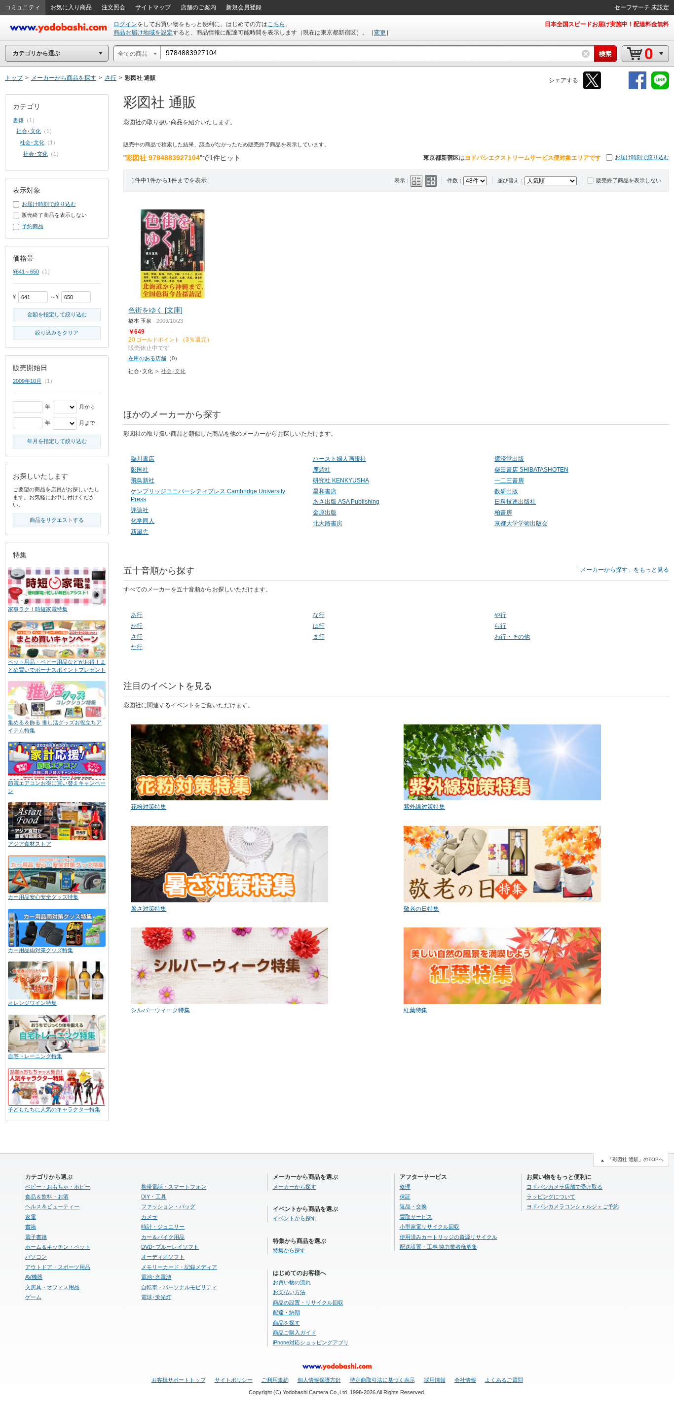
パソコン (36, 1257)
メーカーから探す (294, 1187)
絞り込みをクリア (56, 333)
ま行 (319, 636)
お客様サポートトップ (178, 1380)
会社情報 (465, 1380)
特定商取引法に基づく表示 (382, 1380)
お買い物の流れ (292, 1282)
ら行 (500, 625)
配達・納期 (286, 1312)
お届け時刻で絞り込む (642, 157)
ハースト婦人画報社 (339, 458)
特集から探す (289, 1250)
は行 (319, 625)
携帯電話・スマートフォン (173, 1187)
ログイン (125, 24)
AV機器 (33, 1277)
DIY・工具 (153, 1197)
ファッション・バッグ (168, 1206)
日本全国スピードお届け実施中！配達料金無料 (607, 24)
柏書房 (503, 512)
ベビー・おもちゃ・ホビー (57, 1187)
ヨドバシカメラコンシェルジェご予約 (572, 1206)
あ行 (137, 615)
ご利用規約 (275, 1380)
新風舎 (140, 531)
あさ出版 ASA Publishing (346, 501)
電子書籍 (36, 1237)
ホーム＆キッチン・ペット (57, 1247)
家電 (30, 1217)
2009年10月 (27, 381)
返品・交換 (413, 1206)
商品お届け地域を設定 (143, 32)
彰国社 (140, 469)
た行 (137, 647)
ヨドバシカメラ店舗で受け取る (564, 1187)
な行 (319, 615)
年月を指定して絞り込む (57, 441)
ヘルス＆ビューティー (52, 1206)
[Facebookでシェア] (637, 87)
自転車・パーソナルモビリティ (179, 1287)
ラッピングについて (550, 1197)
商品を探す (286, 1323)
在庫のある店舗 (147, 358)
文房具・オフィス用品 (52, 1287)
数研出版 (506, 491)
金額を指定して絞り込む (57, 314)
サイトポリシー (234, 1380)
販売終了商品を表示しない (628, 180)
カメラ (149, 1217)
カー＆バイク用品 (163, 1237)
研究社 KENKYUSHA (341, 480)
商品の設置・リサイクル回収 (308, 1302)
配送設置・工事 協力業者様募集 (438, 1247)
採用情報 (435, 1380)
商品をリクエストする (57, 520)
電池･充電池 (156, 1277)
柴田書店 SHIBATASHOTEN (531, 469)
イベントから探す (294, 1218)
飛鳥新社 (142, 480)
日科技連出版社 (515, 501)
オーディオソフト (163, 1257)
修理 (405, 1187)
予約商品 (32, 226)
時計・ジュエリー (163, 1227)
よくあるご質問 (504, 1380)
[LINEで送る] (660, 87)
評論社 (140, 510)
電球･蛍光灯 (156, 1297)
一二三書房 (509, 480)
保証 (405, 1197)
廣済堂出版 (509, 458)
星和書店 (325, 491)
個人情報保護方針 (319, 1380)
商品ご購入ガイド (294, 1333)
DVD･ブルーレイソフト (170, 1247)
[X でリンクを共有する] (592, 87)
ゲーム (33, 1297)
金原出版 (325, 512)
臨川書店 (142, 458)
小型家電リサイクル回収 (429, 1227)
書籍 (18, 120)
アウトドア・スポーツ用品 (57, 1267)
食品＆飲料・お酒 (47, 1197)
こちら (276, 24)
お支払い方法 (289, 1292)
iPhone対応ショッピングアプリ (311, 1342)
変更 (380, 32)
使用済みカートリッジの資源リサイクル (448, 1237)
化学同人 (142, 520)
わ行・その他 (512, 636)
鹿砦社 (322, 469)
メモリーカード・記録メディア (179, 1267)
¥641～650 (26, 271)
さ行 (137, 636)
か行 (137, 625)
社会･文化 (173, 371)
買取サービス (416, 1217)
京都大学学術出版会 (521, 523)
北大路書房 (327, 523)
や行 (500, 615)
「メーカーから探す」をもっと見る (621, 569)
